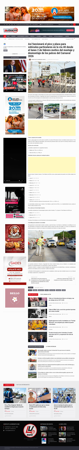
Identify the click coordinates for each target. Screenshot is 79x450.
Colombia (39, 36)
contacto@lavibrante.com (10, 430)
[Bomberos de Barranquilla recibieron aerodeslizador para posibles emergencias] (32, 359)
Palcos (46, 290)
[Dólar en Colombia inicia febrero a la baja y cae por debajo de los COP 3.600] (37, 302)
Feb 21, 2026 (65, 314)
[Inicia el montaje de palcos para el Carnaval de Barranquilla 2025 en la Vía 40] (64, 395)
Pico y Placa (52, 290)
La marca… (51, 329)
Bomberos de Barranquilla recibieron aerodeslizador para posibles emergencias (56, 358)
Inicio (8, 36)
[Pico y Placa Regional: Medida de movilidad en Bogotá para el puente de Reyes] (14, 395)
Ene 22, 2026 (65, 339)
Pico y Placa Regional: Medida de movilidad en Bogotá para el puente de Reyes (14, 406)
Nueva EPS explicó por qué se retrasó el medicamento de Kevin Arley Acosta (39, 406)
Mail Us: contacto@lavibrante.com (47, 24)
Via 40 (64, 290)
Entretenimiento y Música (22, 36)
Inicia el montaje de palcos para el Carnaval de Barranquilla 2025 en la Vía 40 (63, 406)
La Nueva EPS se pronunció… (34, 413)
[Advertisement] (52, 128)
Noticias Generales (58, 36)
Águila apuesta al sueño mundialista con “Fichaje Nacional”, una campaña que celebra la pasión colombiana (62, 322)
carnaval (34, 290)
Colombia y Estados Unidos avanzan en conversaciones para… (71, 428)
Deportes (13, 36)
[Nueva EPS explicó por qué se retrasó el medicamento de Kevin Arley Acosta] (39, 395)
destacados (41, 290)
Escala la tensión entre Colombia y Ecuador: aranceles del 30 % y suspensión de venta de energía (61, 334)
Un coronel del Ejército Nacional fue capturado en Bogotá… (71, 434)
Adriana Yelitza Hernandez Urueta (38, 59)
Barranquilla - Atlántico (39, 287)
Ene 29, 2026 (65, 327)
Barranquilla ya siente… (58, 413)
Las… (50, 341)
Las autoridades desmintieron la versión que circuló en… (71, 440)
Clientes (67, 36)
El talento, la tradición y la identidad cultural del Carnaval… (52, 434)
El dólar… (50, 305)
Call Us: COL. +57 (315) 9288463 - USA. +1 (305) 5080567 (27, 24)
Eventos (32, 36)
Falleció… (50, 316)
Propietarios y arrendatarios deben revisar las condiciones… (52, 428)
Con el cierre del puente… (9, 413)
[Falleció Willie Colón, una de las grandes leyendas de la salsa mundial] (37, 313)
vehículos (58, 290)
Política (50, 36)
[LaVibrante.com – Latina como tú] (11, 30)
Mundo (44, 36)
